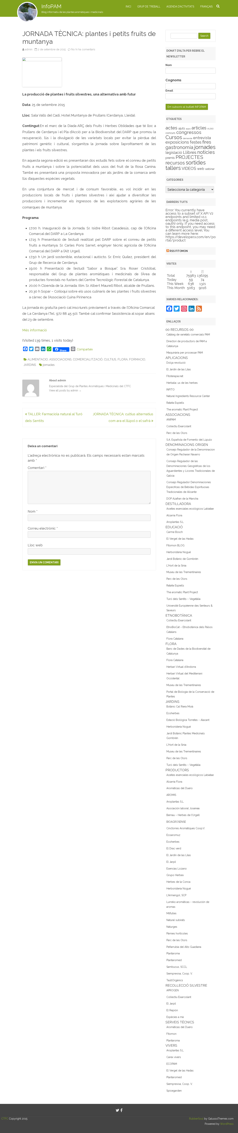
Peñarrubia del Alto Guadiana (183, 946)
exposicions (177, 142)
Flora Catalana (174, 638)
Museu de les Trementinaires (183, 572)
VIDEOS (189, 168)
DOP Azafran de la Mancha (182, 498)
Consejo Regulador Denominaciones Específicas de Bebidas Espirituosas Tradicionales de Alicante (188, 487)
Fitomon (171, 1033)
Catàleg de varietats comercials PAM (188, 334)
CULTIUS (110, 359)
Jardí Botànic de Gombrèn (182, 558)
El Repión (172, 1010)
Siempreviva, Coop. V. (179, 973)
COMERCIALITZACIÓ (88, 359)
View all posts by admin (65, 390)
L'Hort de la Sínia (176, 565)
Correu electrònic (43, 528)
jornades (49, 365)
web (200, 169)
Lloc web (35, 545)
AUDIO (210, 129)
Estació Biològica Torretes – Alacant (187, 719)
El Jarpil (171, 861)
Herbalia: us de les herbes (182, 382)
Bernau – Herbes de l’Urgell (183, 815)
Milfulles (171, 913)
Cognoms (173, 80)
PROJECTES (189, 157)
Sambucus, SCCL (176, 966)
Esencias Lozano (176, 868)
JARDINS (30, 365)
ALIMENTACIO (38, 359)
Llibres (189, 152)
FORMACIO (137, 359)
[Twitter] (117, 1110)
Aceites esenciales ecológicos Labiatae (190, 508)
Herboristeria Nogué (178, 552)
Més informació (34, 330)
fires (206, 142)
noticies (206, 152)
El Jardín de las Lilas (178, 369)
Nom (33, 511)
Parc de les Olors (176, 432)
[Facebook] (121, 1110)
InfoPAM (51, 6)
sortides (196, 162)
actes (171, 128)
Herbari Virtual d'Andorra (181, 666)
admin (28, 49)
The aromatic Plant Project (182, 409)
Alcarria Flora (174, 515)
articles (199, 128)
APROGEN (172, 990)
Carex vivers (173, 1057)
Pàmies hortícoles (177, 933)
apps (188, 129)
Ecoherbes (172, 713)
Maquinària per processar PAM (184, 352)
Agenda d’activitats (180, 6)
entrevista (202, 138)
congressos (188, 132)
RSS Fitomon (179, 250)
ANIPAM (171, 419)
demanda (187, 138)
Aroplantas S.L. (175, 521)
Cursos (173, 137)
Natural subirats (175, 920)
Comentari (37, 468)
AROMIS (171, 794)
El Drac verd (173, 848)
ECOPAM (171, 1063)
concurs (170, 132)
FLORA (123, 359)
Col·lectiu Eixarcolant (178, 426)
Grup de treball (148, 6)
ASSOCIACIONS (60, 359)
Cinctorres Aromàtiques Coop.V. (185, 828)
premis (170, 158)
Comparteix (85, 349)
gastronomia (179, 147)
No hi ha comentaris (83, 49)
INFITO (170, 389)
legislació (173, 152)
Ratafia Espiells (175, 402)
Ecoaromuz (173, 835)
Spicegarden (174, 1090)
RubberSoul (196, 1118)
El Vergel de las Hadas (180, 538)
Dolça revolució (176, 362)
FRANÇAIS (206, 6)
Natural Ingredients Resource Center (188, 396)
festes (195, 142)
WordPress (226, 1123)
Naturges (171, 926)
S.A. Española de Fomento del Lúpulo (189, 439)
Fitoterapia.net (174, 376)
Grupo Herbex (175, 875)
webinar (210, 168)
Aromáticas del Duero (179, 788)
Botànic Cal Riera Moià (179, 706)
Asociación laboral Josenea (183, 808)
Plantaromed (174, 960)
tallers (173, 168)
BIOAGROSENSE (176, 821)
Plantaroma (173, 953)
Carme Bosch (174, 532)
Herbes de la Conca (178, 881)
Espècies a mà (175, 1017)
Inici (128, 6)
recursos (175, 163)
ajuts (181, 128)
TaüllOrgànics (174, 980)
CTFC (5, 1118)
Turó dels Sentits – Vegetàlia (183, 598)
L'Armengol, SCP (176, 895)
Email (169, 90)
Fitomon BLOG (175, 545)
